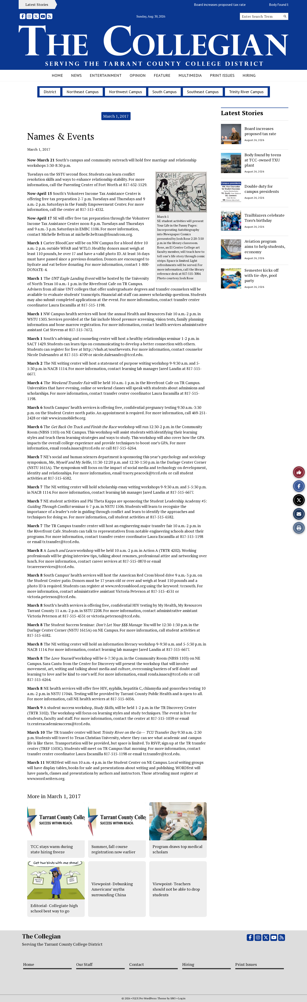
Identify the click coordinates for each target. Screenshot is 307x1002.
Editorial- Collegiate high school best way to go (54, 908)
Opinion (138, 75)
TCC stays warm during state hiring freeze (52, 849)
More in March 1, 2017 (54, 796)
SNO (173, 998)
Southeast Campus (203, 91)
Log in (181, 998)
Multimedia (190, 75)
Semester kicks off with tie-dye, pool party (261, 275)
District (50, 91)
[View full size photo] (181, 191)
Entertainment (106, 75)
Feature (162, 75)
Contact (136, 964)
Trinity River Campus (246, 91)
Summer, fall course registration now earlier (113, 849)
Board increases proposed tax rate (208, 4)
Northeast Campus (83, 91)
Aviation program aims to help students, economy (265, 246)
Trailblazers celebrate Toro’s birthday (265, 217)
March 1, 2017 (116, 116)
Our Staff (84, 964)
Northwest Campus (125, 91)
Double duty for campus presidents (262, 188)
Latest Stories (242, 113)
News (76, 75)
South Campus (164, 91)
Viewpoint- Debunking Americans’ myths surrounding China (112, 889)
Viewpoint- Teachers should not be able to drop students (176, 889)
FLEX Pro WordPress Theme (149, 998)
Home (57, 75)
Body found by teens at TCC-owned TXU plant (263, 160)
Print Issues (222, 75)
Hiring (249, 75)
